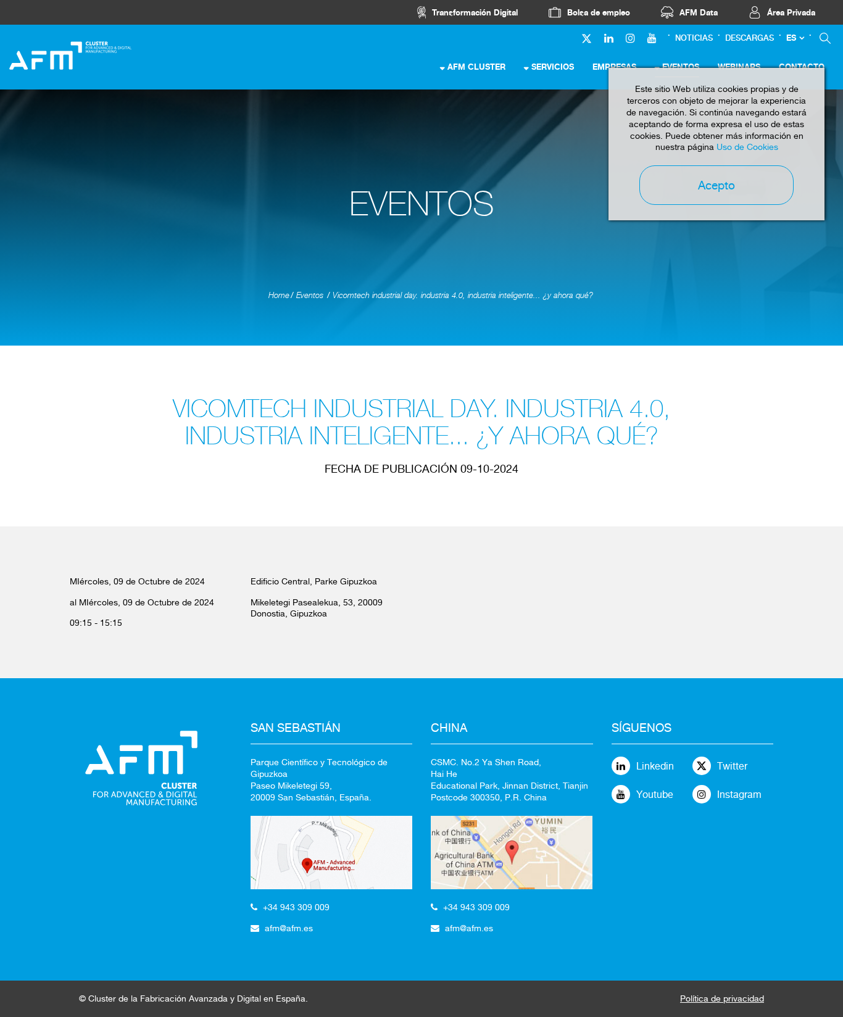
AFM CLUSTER (476, 67)
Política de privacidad (722, 998)
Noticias (694, 38)
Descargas (749, 38)
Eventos (309, 295)
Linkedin (655, 766)
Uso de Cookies (747, 147)
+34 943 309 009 (296, 907)
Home (278, 295)
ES (791, 38)
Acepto (716, 185)
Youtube (654, 794)
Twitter (732, 766)
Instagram (739, 794)
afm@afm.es (289, 928)
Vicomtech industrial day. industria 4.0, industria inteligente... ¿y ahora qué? (463, 295)
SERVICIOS (552, 67)
